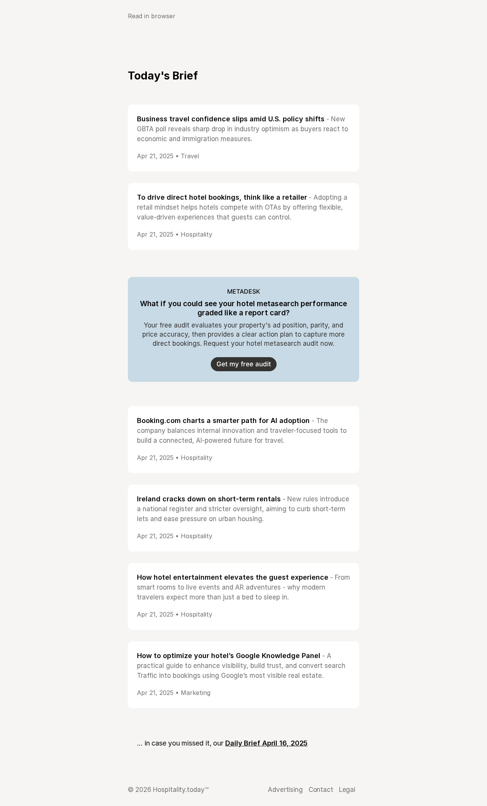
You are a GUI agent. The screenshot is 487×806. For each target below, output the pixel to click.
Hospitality (196, 234)
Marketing (195, 692)
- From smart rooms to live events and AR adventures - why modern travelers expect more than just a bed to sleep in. (243, 587)
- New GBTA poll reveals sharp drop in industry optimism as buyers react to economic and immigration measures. (242, 129)
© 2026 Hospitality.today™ (168, 789)
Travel (190, 156)
